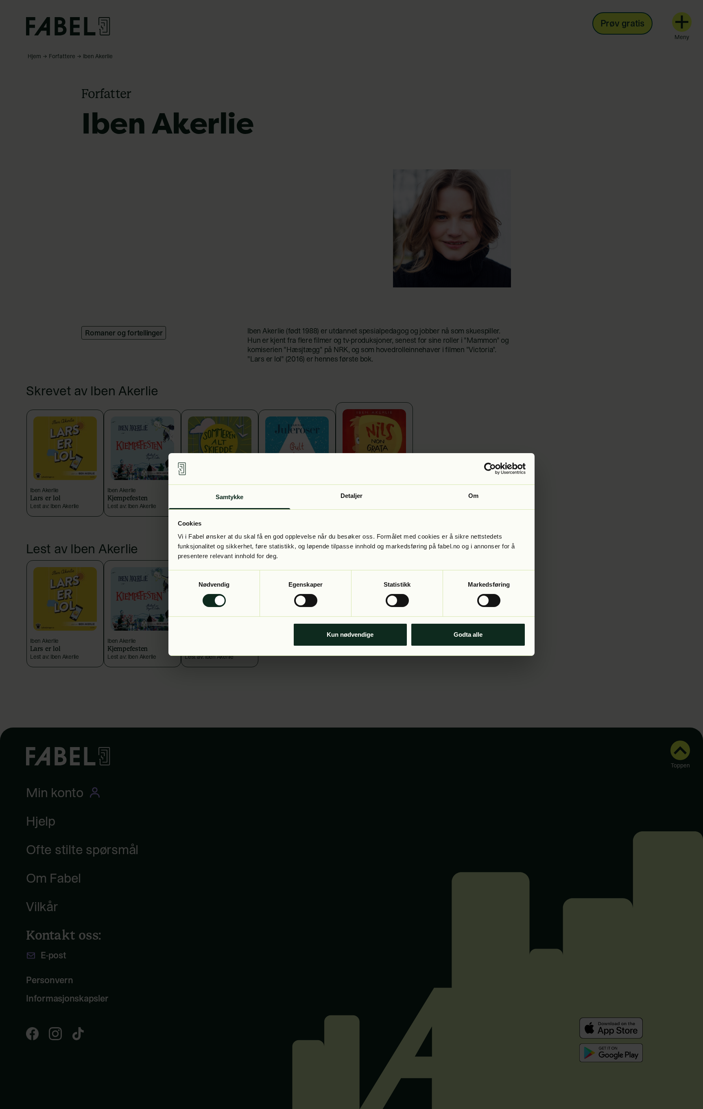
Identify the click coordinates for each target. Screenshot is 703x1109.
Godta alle (468, 634)
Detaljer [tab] (352, 495)
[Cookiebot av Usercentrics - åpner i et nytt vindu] (490, 468)
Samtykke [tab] (230, 496)
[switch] (305, 600)
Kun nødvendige (350, 634)
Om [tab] (473, 495)
